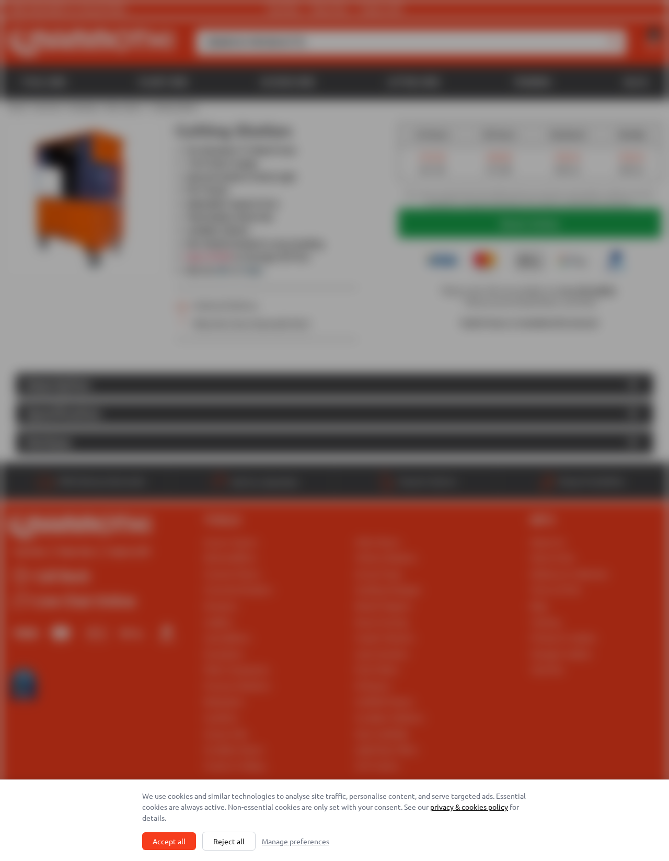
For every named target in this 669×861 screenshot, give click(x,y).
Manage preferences (295, 841)
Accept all (169, 841)
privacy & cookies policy (469, 806)
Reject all (229, 841)
